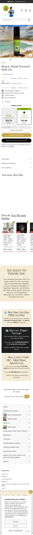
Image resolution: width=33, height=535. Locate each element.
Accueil (4, 62)
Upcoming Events (7, 479)
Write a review (23, 78)
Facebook (4, 476)
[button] (8, 118)
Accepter (16, 521)
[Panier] (26, 10)
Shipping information (9, 163)
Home (3, 488)
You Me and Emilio (7, 74)
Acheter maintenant (16, 135)
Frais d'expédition (6, 126)
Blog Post (4, 481)
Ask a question (7, 168)
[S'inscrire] (27, 396)
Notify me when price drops (16, 140)
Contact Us (5, 474)
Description (5, 159)
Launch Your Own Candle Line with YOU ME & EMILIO (15, 485)
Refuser (15, 526)
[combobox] (16, 20)
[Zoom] (30, 55)
